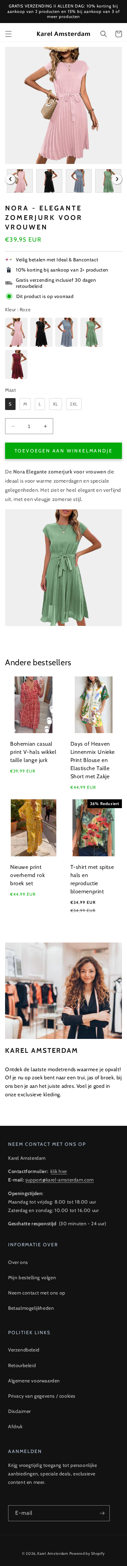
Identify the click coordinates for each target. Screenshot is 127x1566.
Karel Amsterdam (52, 1553)
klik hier (58, 1171)
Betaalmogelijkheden (31, 1308)
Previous (10, 179)
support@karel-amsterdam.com (59, 1180)
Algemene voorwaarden (34, 1381)
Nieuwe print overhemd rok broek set (27, 875)
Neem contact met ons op (36, 1293)
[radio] (16, 332)
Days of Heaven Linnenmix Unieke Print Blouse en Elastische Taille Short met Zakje (92, 760)
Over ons (18, 1262)
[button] (8, 33)
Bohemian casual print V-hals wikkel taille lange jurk (33, 752)
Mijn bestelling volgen (32, 1277)
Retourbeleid (22, 1365)
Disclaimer (19, 1411)
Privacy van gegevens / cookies (42, 1396)
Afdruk (15, 1426)
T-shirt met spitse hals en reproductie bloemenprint (92, 879)
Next (117, 179)
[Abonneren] (101, 1513)
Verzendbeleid (24, 1350)
